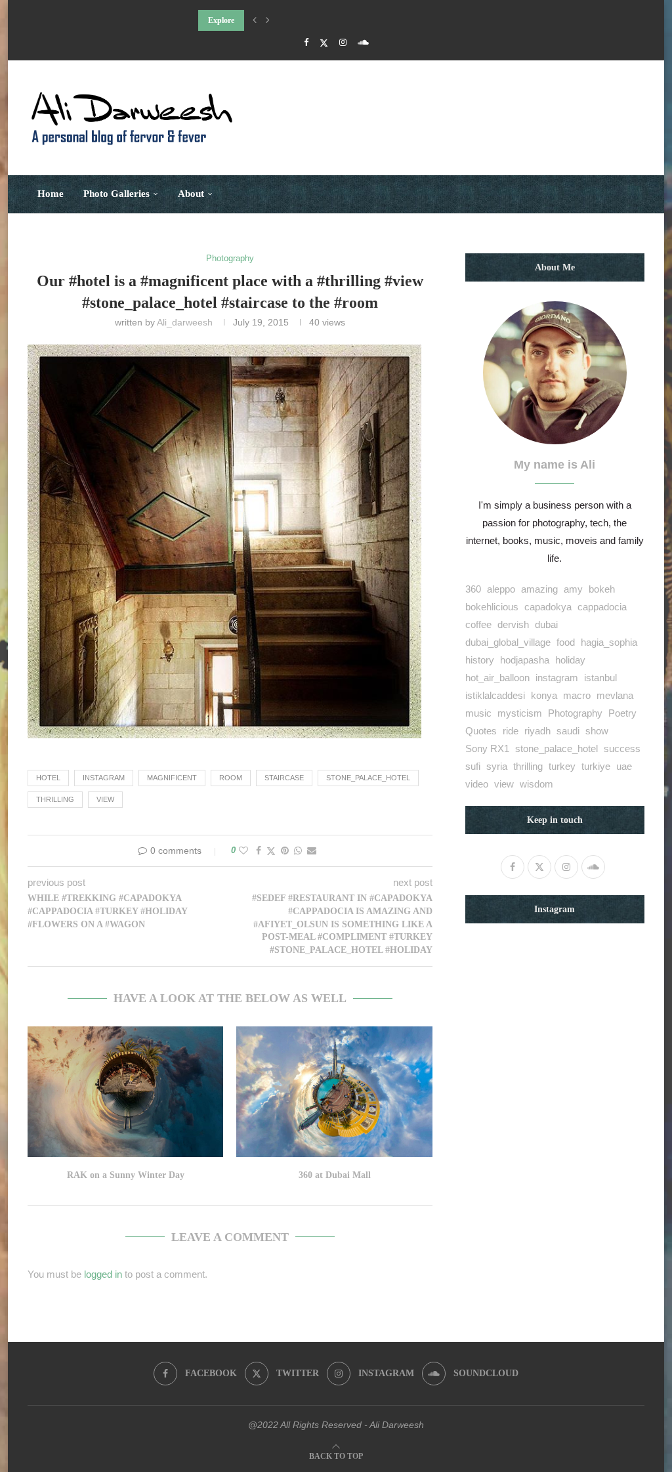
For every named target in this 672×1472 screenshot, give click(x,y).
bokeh (602, 589)
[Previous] (254, 20)
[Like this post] (243, 850)
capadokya (548, 606)
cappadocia (602, 606)
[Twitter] (324, 42)
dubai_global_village (508, 642)
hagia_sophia (609, 642)
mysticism (519, 713)
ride (510, 730)
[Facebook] (306, 42)
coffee (478, 624)
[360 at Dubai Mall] (334, 1091)
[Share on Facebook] (258, 850)
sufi (472, 766)
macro (577, 695)
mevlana (615, 695)
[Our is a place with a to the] (224, 353)
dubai (546, 624)
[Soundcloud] (363, 42)
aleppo (501, 589)
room (230, 778)
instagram (104, 778)
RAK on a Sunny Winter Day (125, 1175)
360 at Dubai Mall (335, 1175)
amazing (539, 589)
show (596, 730)
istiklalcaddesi (495, 695)
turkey (562, 766)
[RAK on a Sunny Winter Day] (125, 1091)
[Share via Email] (311, 850)
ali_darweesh (185, 322)
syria (496, 766)
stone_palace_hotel (368, 778)
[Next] (267, 20)
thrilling (55, 799)
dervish (513, 624)
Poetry (622, 713)
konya (544, 695)
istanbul (600, 677)
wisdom (536, 783)
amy (573, 589)
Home (50, 193)
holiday (570, 659)
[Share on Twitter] (271, 850)
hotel (48, 778)
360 (473, 589)
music (478, 713)
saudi (567, 730)
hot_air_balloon (497, 677)
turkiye (595, 766)
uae (624, 766)
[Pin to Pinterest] (285, 850)
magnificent (172, 778)
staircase (284, 778)
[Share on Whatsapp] (298, 850)
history (479, 659)
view (105, 799)
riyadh (537, 730)
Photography (575, 713)
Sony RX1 (487, 748)
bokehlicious (491, 606)
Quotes (481, 730)
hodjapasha (524, 659)
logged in (103, 1274)
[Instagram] (342, 42)
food (565, 642)
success (622, 748)
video (476, 783)
